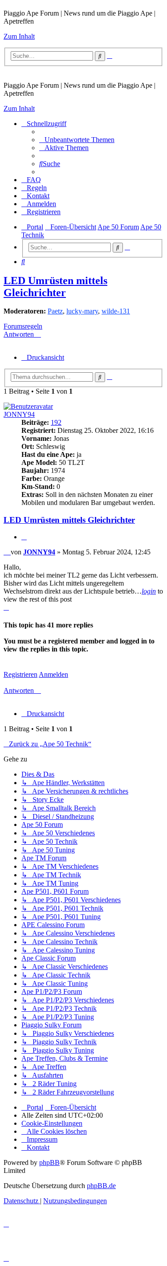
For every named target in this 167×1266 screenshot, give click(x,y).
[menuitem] (76, 139)
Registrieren (20, 674)
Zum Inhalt (19, 36)
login (149, 591)
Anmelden (53, 674)
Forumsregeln (23, 326)
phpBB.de (101, 1185)
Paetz (55, 311)
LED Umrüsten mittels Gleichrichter (55, 286)
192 (56, 422)
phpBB (49, 1162)
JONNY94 (19, 414)
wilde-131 (116, 311)
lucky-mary (82, 311)
